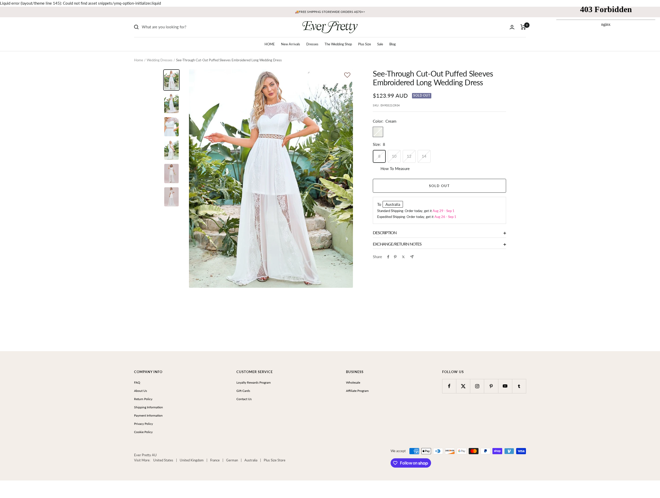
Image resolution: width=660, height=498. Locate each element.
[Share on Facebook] (388, 257)
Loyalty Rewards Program (253, 382)
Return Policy (143, 399)
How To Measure (395, 168)
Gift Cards (243, 391)
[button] (347, 75)
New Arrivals (290, 44)
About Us (140, 391)
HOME (270, 44)
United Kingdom (192, 460)
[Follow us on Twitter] (463, 386)
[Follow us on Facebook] (449, 386)
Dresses (312, 44)
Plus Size (364, 44)
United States (163, 460)
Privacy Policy (143, 424)
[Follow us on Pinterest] (491, 386)
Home (138, 60)
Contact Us (244, 399)
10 (394, 156)
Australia (250, 460)
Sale (380, 44)
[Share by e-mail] (412, 256)
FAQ (137, 382)
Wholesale (353, 382)
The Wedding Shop (338, 44)
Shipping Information (148, 407)
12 (409, 156)
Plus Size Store (274, 460)
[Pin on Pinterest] (395, 257)
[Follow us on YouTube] (505, 386)
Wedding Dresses (159, 60)
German (232, 460)
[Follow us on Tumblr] (519, 386)
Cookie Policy (143, 432)
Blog (392, 44)
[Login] (512, 27)
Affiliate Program (357, 391)
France (215, 460)
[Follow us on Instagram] (477, 386)
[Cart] (523, 27)
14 (424, 156)
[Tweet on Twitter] (403, 257)
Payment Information (148, 415)
